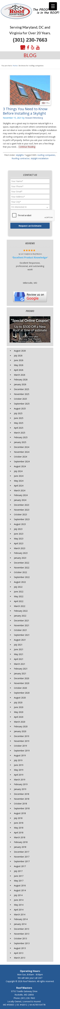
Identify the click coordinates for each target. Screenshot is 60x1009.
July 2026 (18, 355)
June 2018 (18, 822)
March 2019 (19, 779)
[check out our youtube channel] (38, 47)
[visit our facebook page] (28, 47)
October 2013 (20, 938)
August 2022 (20, 582)
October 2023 (20, 514)
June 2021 (18, 649)
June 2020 (18, 707)
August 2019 (20, 755)
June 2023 (18, 533)
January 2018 (20, 847)
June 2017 (18, 876)
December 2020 (21, 678)
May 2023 (18, 538)
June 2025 (18, 418)
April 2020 (18, 716)
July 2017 (18, 871)
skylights (20, 155)
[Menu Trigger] (53, 6)
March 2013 (19, 957)
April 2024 (18, 485)
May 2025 (18, 423)
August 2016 (20, 885)
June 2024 (18, 475)
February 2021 (21, 668)
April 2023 (18, 543)
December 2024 (21, 447)
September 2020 (22, 692)
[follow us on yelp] (33, 47)
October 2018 (20, 803)
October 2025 (20, 398)
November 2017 (21, 856)
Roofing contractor (21, 158)
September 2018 (22, 808)
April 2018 (18, 832)
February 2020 (21, 726)
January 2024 (20, 500)
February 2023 (21, 553)
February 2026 (21, 379)
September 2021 (22, 635)
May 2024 (18, 480)
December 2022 (21, 562)
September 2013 (22, 943)
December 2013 (21, 928)
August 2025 (20, 408)
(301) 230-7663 (30, 40)
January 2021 (20, 673)
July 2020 (18, 702)
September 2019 (22, 750)
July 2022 (18, 586)
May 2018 (18, 827)
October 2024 (20, 456)
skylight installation (39, 158)
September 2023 (22, 519)
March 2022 (19, 606)
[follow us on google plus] (22, 47)
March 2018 (19, 837)
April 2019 (18, 774)
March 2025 (19, 432)
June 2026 (18, 360)
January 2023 (20, 557)
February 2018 (21, 842)
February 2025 (21, 437)
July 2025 (18, 413)
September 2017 (22, 861)
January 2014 (20, 924)
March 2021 (19, 664)
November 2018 (21, 798)
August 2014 (20, 890)
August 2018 (20, 813)
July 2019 (18, 760)
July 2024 (18, 471)
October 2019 (20, 745)
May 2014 (18, 904)
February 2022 (21, 610)
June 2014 (18, 900)
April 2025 (18, 427)
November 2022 (21, 567)
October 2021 (20, 630)
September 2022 (22, 577)
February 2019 (21, 784)
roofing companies (46, 155)
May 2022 (18, 596)
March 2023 (19, 548)
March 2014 (19, 914)
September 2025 (22, 403)
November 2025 (21, 394)
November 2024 (21, 452)
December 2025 (21, 389)
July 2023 (18, 529)
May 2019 (18, 769)
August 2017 (20, 866)
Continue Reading (27, 146)
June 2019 (18, 765)
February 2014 (21, 919)
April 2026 (18, 370)
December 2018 (21, 794)
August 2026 (20, 350)
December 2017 (21, 851)
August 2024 (20, 466)
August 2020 (20, 697)
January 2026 (20, 384)
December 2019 (21, 736)
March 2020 (19, 721)
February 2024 (21, 495)
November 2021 (21, 625)
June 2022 (18, 591)
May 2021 (18, 654)
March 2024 (19, 490)
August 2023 (20, 524)
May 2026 (18, 365)
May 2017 (18, 880)
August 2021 (20, 639)
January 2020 (20, 731)
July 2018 (18, 818)
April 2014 (18, 909)
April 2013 (18, 953)
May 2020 (18, 712)
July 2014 (18, 895)
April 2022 (18, 601)
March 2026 (19, 374)
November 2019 (21, 741)
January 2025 (20, 442)
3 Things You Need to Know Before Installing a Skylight (25, 111)
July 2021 (18, 644)
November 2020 (21, 683)
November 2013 (21, 933)
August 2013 (20, 948)
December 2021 (21, 620)
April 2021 (18, 659)
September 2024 (22, 461)
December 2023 (21, 504)
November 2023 (21, 509)
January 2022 (20, 615)
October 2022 (20, 572)
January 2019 (20, 789)
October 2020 (20, 687)
